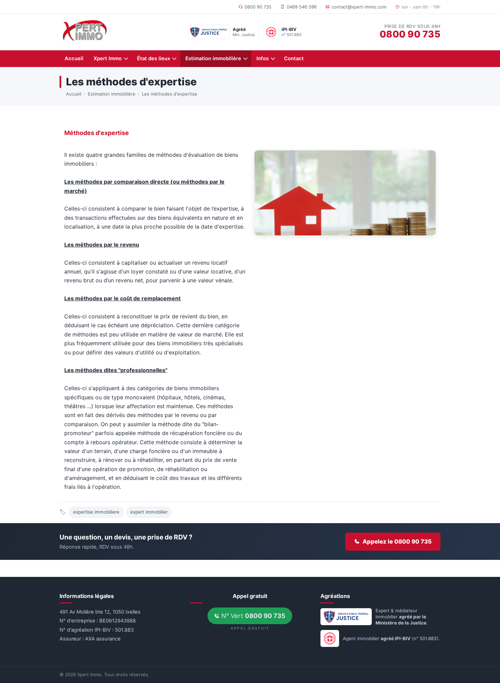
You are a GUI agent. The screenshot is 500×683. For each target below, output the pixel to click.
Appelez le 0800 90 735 (397, 541)
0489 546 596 (302, 7)
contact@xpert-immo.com (359, 7)
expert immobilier (149, 512)
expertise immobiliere (96, 512)
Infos (262, 58)
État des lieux (153, 58)
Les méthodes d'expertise (169, 94)
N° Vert (252, 615)
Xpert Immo (108, 58)
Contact (294, 58)
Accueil (74, 58)
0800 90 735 (258, 7)
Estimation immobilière (213, 58)
